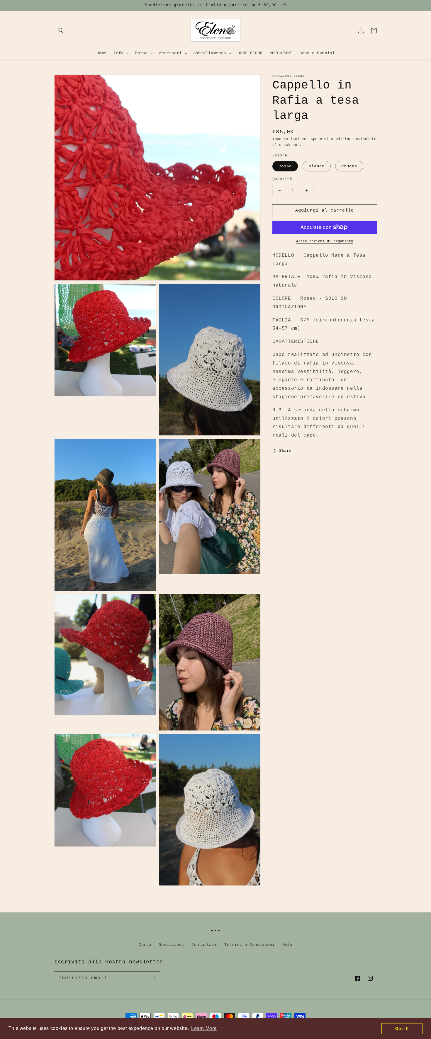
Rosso (285, 166)
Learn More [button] (204, 1028)
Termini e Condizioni (249, 944)
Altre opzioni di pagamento (324, 241)
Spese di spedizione (332, 139)
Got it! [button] (402, 1028)
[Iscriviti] (153, 978)
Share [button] (285, 450)
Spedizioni (171, 944)
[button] (60, 30)
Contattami (204, 944)
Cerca (145, 944)
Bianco (317, 166)
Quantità (282, 179)
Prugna (349, 166)
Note (287, 944)
